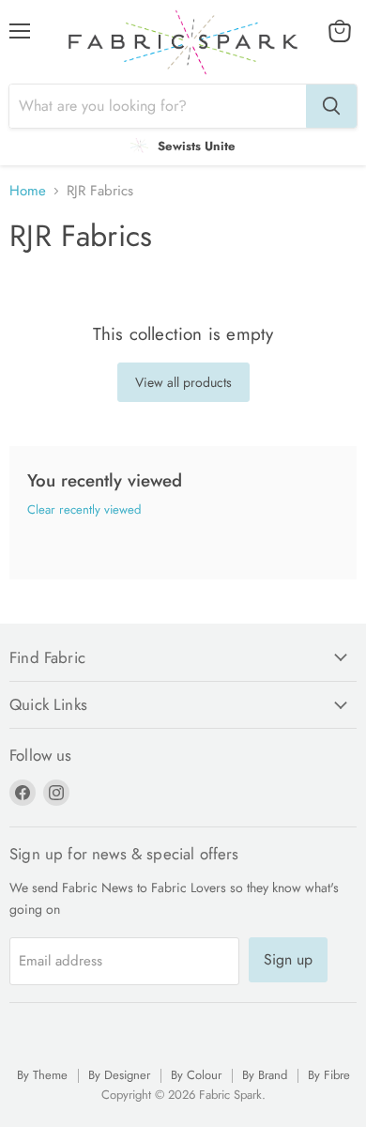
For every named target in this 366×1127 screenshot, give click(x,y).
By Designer (119, 1075)
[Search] (331, 106)
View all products (183, 382)
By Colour (196, 1075)
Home (27, 191)
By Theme (42, 1075)
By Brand (264, 1075)
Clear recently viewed (84, 509)
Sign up (288, 959)
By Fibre (329, 1075)
